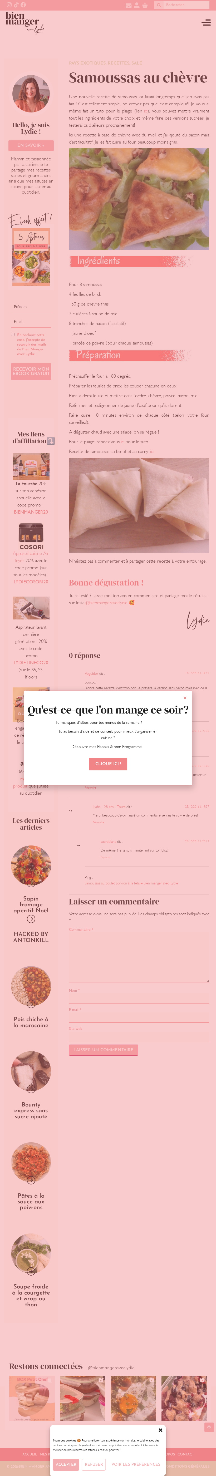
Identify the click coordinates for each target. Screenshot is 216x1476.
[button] (160, 1430)
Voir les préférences (135, 1465)
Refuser (94, 1465)
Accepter (66, 1465)
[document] (108, 738)
